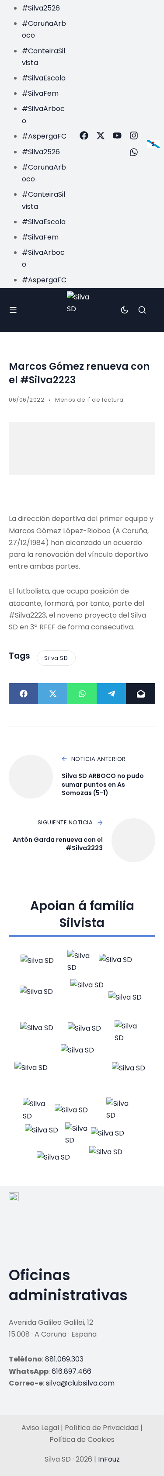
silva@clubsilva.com (80, 1383)
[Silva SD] (82, 309)
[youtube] (117, 135)
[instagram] (133, 135)
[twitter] (100, 135)
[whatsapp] (133, 152)
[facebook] (84, 135)
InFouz (109, 1459)
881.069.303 (64, 1359)
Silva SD (56, 658)
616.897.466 (71, 1371)
